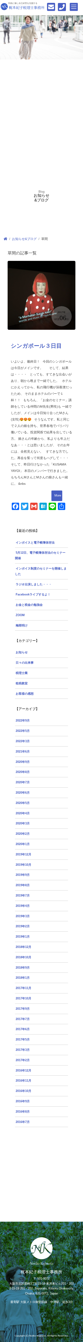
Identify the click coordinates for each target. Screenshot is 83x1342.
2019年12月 (23, 854)
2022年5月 (23, 731)
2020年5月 (23, 803)
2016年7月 (23, 1122)
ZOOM (20, 615)
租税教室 (22, 683)
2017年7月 (23, 1019)
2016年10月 (23, 1091)
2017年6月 (23, 1029)
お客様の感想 (25, 693)
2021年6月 (23, 751)
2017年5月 (23, 1039)
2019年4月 (23, 906)
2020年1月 (23, 844)
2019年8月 (23, 885)
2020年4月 (23, 813)
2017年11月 (23, 988)
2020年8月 (23, 772)
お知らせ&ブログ (24, 239)
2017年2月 (23, 1060)
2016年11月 (23, 1080)
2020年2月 (23, 833)
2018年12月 (23, 947)
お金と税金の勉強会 (29, 604)
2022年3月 (23, 741)
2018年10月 (23, 957)
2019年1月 (23, 936)
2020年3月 (23, 823)
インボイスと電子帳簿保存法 (35, 542)
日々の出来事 (25, 662)
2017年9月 (23, 1008)
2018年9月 (23, 967)
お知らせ (22, 652)
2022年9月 (23, 720)
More (57, 495)
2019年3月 (23, 916)
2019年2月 (23, 926)
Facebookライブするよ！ (33, 594)
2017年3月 (23, 1050)
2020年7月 (23, 782)
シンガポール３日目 (36, 346)
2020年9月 (23, 762)
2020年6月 (23, 792)
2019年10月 (23, 864)
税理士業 (22, 673)
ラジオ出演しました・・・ (34, 584)
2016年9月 (23, 1101)
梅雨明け (22, 625)
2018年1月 (23, 977)
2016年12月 (23, 1070)
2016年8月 (23, 1111)
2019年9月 (23, 875)
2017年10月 (23, 998)
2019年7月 (23, 895)
